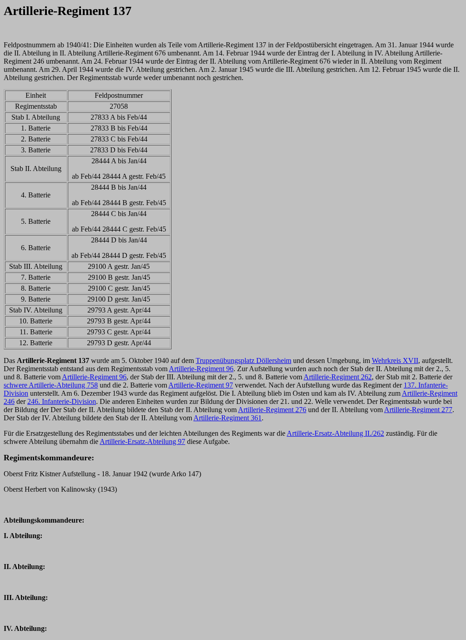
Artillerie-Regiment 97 (200, 385)
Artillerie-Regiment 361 (227, 418)
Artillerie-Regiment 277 (418, 409)
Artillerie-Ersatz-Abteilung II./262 (335, 433)
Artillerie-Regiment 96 (201, 369)
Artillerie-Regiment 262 (338, 377)
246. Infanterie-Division (61, 401)
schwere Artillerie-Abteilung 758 (51, 385)
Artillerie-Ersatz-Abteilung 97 (142, 441)
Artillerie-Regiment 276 (272, 409)
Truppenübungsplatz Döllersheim (243, 360)
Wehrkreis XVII (395, 360)
